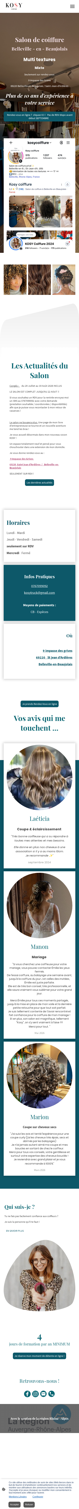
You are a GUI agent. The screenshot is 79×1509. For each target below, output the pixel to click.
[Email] (43, 1394)
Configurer (38, 1496)
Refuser (29, 1504)
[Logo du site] (14, 6)
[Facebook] (27, 1394)
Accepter (14, 1504)
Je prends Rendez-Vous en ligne (39, 704)
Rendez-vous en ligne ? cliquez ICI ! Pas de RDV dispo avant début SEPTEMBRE (39, 116)
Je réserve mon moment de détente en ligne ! (39, 1356)
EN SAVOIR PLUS (15, 1230)
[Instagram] (35, 1394)
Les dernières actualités (39, 482)
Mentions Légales (18, 1496)
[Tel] (51, 1394)
